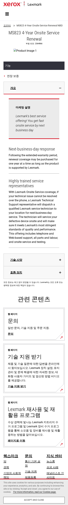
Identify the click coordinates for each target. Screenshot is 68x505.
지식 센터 (54, 456)
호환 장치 (16, 272)
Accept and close (34, 500)
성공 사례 (52, 467)
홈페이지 (46, 4)
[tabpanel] (34, 173)
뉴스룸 (51, 461)
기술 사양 (16, 259)
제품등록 (30, 477)
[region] (34, 492)
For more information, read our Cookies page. (34, 492)
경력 (6, 467)
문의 (28, 456)
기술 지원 (31, 471)
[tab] (34, 88)
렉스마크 (10, 456)
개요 (13, 88)
